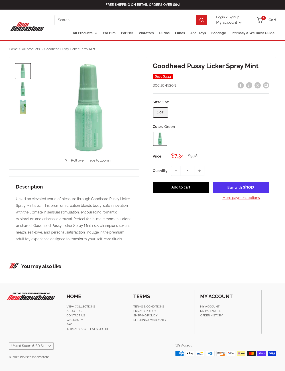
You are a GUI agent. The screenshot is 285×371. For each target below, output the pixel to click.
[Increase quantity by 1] (199, 170)
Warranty (75, 320)
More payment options (241, 197)
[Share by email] (266, 85)
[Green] (160, 138)
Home (13, 49)
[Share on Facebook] (241, 85)
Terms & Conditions (148, 306)
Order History (211, 315)
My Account (210, 306)
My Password (210, 311)
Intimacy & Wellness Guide (253, 33)
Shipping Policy (145, 315)
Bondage (218, 33)
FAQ (69, 324)
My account (227, 22)
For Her (127, 33)
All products (31, 49)
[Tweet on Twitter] (257, 85)
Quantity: (160, 170)
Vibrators (146, 33)
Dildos (164, 33)
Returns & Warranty (149, 320)
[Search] (201, 20)
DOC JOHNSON (164, 85)
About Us (74, 311)
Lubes (180, 33)
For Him (109, 33)
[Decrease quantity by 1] (176, 170)
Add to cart (180, 187)
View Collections (81, 306)
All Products (82, 33)
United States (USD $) (27, 346)
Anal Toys (198, 33)
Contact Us (76, 315)
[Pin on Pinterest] (249, 85)
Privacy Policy (144, 311)
